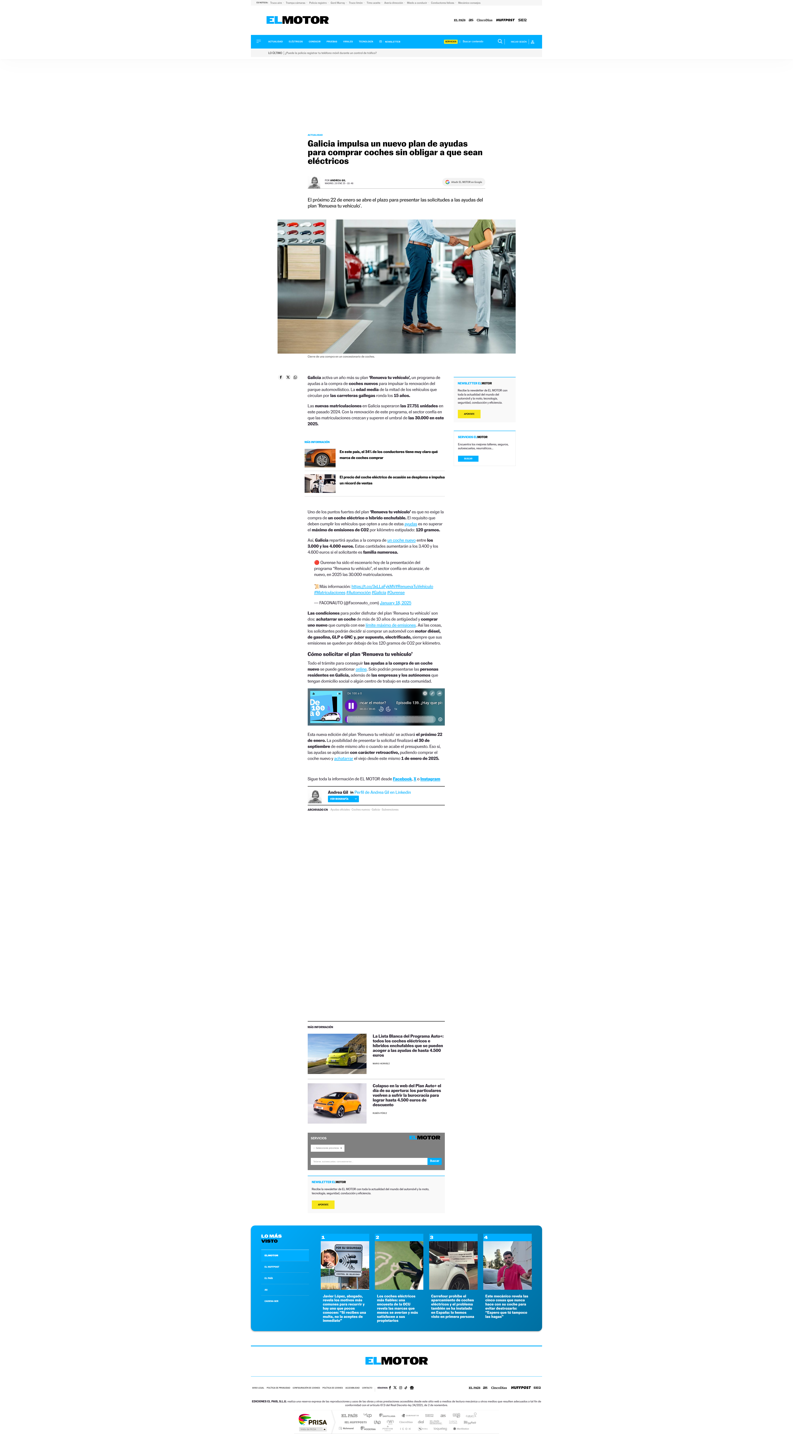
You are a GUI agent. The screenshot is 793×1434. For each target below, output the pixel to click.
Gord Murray (338, 2)
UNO (377, 1422)
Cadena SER (428, 1416)
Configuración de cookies (306, 1388)
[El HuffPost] (505, 20)
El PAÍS (349, 1416)
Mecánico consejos (469, 2)
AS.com (441, 1416)
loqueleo (440, 1428)
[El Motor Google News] (412, 1388)
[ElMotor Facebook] (390, 1388)
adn (455, 1416)
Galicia (376, 809)
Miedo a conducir (417, 2)
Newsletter (392, 42)
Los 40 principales (369, 1416)
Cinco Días (405, 1422)
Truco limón (356, 2)
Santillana (388, 1416)
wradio (389, 1422)
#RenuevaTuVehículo (414, 586)
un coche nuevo (401, 540)
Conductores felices (443, 2)
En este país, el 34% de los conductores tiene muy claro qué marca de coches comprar (389, 455)
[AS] (471, 20)
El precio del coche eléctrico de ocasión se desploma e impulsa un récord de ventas (392, 480)
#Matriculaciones (329, 592)
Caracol (470, 1416)
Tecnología (366, 42)
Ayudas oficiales (340, 809)
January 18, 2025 (395, 602)
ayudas (411, 523)
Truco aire (276, 2)
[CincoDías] (485, 20)
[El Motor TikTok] (406, 1388)
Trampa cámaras (296, 2)
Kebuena (466, 1422)
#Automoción (358, 592)
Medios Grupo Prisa (312, 1429)
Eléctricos (296, 42)
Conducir (315, 42)
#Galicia (379, 592)
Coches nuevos (361, 809)
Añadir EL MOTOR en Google (466, 182)
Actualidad (275, 42)
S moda (422, 1428)
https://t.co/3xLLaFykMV (373, 586)
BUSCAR (468, 458)
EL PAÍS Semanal (436, 1422)
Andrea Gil (338, 180)
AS (266, 1289)
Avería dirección (394, 2)
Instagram (430, 778)
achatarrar (343, 758)
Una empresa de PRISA (313, 1419)
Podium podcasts (387, 1428)
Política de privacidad (278, 1388)
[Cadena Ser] (522, 20)
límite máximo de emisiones (391, 625)
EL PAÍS (269, 1278)
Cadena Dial (421, 1422)
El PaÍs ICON (405, 1428)
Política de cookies (333, 1388)
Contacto (367, 1388)
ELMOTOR (271, 1255)
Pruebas (332, 42)
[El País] (459, 20)
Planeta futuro (451, 1422)
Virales (348, 42)
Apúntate (323, 1204)
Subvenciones (390, 809)
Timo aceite (374, 2)
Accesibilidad (352, 1388)
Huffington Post (354, 1422)
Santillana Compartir (410, 1416)
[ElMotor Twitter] (395, 1388)
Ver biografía (339, 798)
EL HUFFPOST (272, 1266)
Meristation (460, 1428)
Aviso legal (258, 1388)
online (361, 669)
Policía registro (318, 2)
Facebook (402, 778)
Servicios (450, 41)
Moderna (367, 1428)
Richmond (346, 1428)
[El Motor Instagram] (400, 1388)
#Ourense (396, 592)
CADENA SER (271, 1301)
